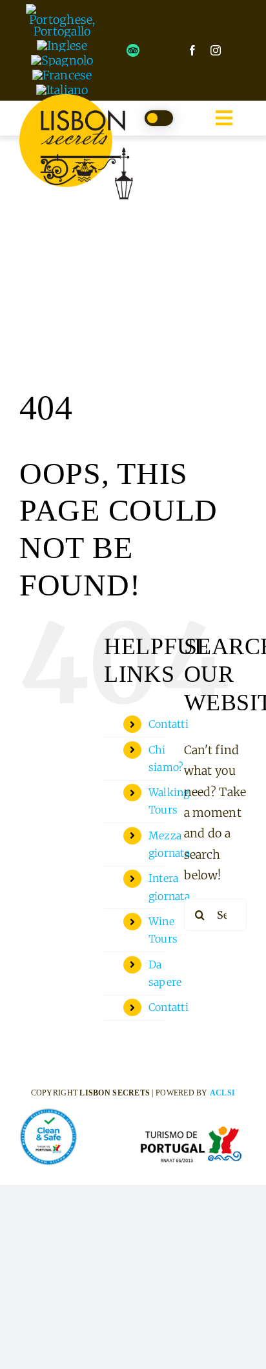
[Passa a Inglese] (62, 45)
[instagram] (215, 50)
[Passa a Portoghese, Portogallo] (62, 20)
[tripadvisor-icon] (133, 49)
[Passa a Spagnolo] (62, 60)
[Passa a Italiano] (62, 90)
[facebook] (192, 50)
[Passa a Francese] (62, 75)
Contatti (168, 723)
